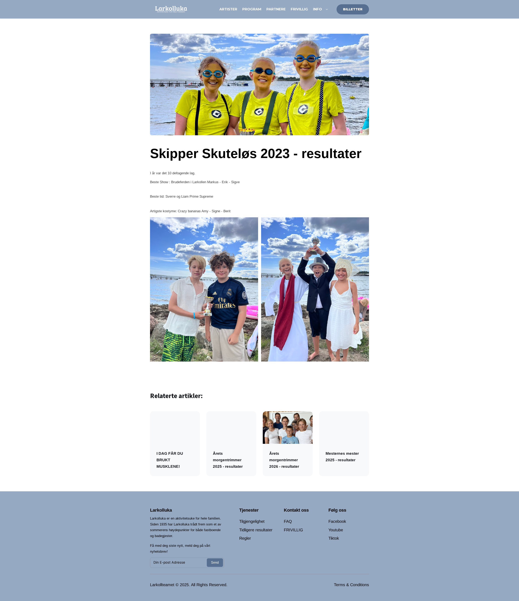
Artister (228, 9)
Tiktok (333, 538)
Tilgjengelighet (252, 521)
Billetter (352, 9)
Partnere (276, 9)
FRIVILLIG (293, 530)
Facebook (337, 521)
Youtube (335, 530)
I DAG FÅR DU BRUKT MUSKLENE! (170, 460)
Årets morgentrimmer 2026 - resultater (284, 460)
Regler (245, 538)
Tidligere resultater (255, 530)
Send (215, 562)
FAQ (288, 521)
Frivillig (299, 9)
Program (251, 9)
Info (317, 9)
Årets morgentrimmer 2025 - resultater (228, 460)
